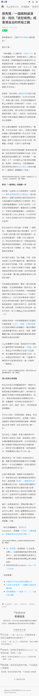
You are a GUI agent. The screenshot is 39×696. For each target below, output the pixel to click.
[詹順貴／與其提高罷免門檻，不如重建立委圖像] (19, 666)
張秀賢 (31, 604)
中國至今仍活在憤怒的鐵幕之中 (19, 581)
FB (35, 565)
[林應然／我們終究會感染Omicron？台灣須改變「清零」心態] (19, 651)
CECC (15, 324)
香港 (16, 604)
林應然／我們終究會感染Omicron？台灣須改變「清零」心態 (18, 657)
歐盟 (22, 324)
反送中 (4, 606)
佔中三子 (28, 53)
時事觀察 (25, 6)
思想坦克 (5, 27)
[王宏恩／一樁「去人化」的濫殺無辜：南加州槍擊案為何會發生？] (19, 636)
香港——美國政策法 (25, 481)
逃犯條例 (24, 93)
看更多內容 (20, 679)
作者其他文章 (19, 629)
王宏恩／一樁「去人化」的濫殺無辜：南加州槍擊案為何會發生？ (19, 642)
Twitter (11, 568)
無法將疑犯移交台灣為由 (18, 194)
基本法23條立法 (21, 166)
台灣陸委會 (30, 324)
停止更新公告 (12, 6)
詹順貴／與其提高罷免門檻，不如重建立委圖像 (18, 671)
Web (30, 565)
